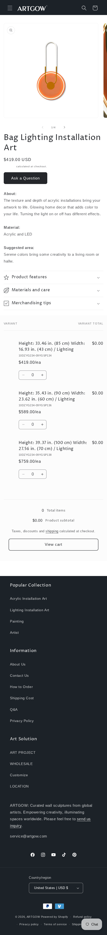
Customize (19, 775)
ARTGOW (34, 916)
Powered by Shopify (54, 916)
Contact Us (19, 676)
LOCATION (19, 786)
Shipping (9, 166)
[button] (9, 8)
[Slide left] (42, 127)
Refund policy (82, 916)
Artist (14, 632)
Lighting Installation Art (29, 610)
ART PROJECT (23, 752)
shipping (52, 531)
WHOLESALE (21, 764)
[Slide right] (64, 127)
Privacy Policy (22, 721)
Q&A (14, 710)
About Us (18, 664)
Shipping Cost (22, 698)
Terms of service (55, 924)
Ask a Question (25, 178)
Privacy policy (29, 924)
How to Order (21, 687)
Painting (17, 621)
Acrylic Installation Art (28, 598)
